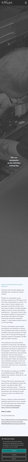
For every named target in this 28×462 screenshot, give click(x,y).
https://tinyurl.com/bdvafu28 (10, 407)
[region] (14, 449)
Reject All (14, 458)
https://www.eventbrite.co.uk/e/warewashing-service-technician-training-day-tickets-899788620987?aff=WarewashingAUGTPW (14, 421)
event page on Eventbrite (13, 405)
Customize (14, 454)
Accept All (14, 450)
